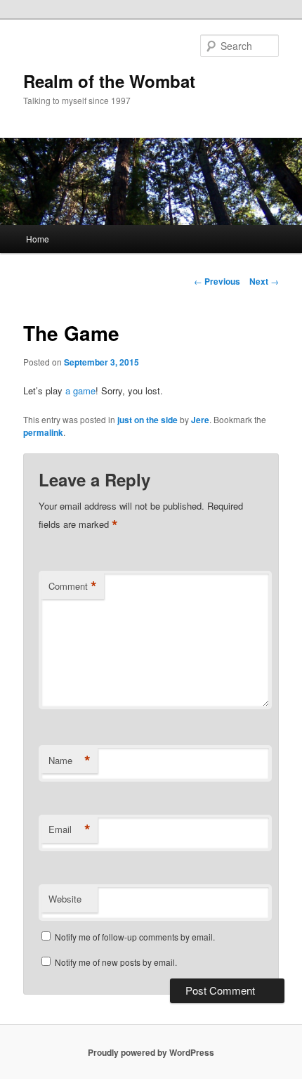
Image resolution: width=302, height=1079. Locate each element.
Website (64, 898)
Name (69, 760)
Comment (72, 586)
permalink (43, 432)
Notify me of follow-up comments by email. (135, 937)
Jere (200, 419)
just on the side (147, 419)
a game (80, 390)
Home (37, 239)
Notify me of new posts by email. (116, 962)
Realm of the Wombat (109, 81)
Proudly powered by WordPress (151, 1052)
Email (69, 829)
